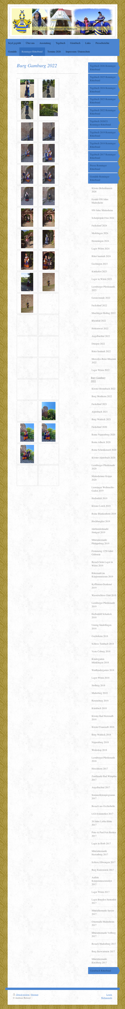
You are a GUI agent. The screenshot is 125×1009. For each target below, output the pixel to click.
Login (109, 994)
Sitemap (34, 994)
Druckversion (23, 994)
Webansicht (106, 997)
